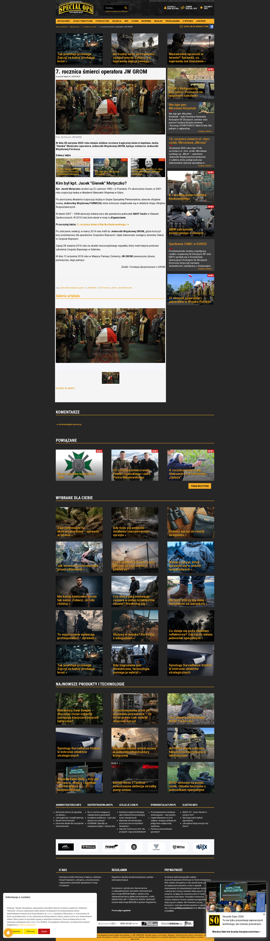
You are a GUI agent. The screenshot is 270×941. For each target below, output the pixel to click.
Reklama (210, 1)
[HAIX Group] (156, 847)
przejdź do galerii (65, 388)
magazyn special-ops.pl (159, 1)
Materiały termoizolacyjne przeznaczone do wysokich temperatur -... (131, 823)
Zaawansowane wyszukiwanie (116, 11)
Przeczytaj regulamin (121, 910)
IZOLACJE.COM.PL (128, 805)
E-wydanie (188, 21)
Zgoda (44, 931)
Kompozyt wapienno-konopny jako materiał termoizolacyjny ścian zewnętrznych (132, 815)
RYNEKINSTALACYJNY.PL (163, 805)
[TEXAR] (66, 847)
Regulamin (174, 1)
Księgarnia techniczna (171, 923)
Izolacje (128, 923)
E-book (135, 21)
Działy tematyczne (82, 21)
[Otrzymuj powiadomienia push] (8, 932)
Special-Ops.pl (76, 8)
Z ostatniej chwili (89, 27)
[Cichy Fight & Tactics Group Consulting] (88, 847)
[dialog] (236, 909)
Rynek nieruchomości (65, 821)
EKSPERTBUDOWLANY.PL (100, 805)
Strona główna (62, 27)
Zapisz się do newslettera (196, 26)
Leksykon (200, 21)
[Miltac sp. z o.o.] (133, 847)
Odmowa (31, 931)
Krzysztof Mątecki (63, 77)
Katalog (158, 21)
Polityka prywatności (188, 1)
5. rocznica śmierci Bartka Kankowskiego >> (103, 224)
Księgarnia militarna (188, 923)
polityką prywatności (184, 908)
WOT (126, 21)
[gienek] (110, 335)
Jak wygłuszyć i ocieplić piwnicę (69, 818)
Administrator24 (107, 923)
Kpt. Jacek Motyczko (123, 288)
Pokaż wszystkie (200, 486)
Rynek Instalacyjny (149, 923)
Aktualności (63, 21)
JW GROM (92, 288)
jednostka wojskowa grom (72, 288)
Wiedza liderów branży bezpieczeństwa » (236, 931)
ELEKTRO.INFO (190, 805)
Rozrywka (146, 21)
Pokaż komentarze (70, 424)
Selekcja (116, 21)
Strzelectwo (102, 21)
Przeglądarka (172, 21)
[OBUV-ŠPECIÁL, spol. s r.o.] (179, 847)
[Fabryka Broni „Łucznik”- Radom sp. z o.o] (111, 847)
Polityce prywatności (27, 925)
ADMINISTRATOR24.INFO (68, 805)
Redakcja (201, 1)
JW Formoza (105, 288)
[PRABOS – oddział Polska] (201, 847)
